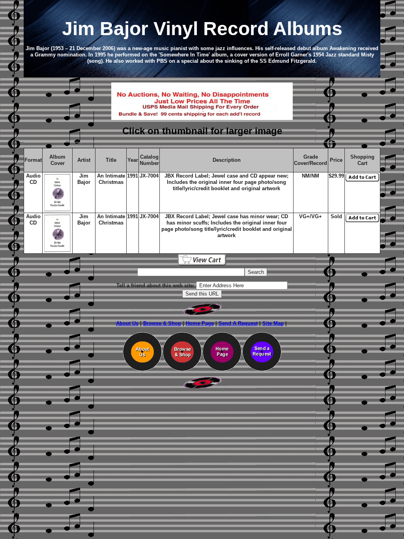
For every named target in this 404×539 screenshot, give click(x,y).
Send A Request (238, 323)
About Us (127, 323)
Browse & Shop (162, 323)
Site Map (273, 323)
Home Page (200, 323)
